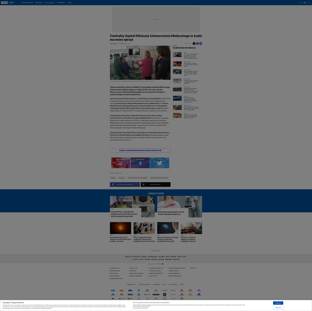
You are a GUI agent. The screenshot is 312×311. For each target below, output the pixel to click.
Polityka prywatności (46, 308)
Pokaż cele (278, 307)
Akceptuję (278, 303)
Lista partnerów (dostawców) (140, 308)
